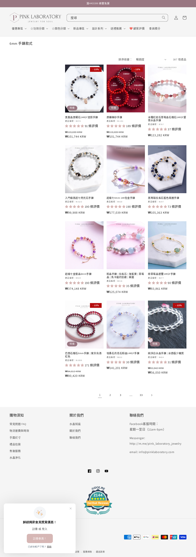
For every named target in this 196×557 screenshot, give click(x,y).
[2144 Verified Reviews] (98, 515)
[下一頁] (151, 395)
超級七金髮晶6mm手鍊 (78, 274)
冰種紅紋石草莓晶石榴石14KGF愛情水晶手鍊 (167, 119)
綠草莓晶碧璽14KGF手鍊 (162, 274)
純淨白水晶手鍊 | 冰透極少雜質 (166, 353)
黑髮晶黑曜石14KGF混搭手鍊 (81, 117)
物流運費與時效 (19, 430)
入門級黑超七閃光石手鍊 (79, 197)
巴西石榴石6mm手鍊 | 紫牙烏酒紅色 (83, 355)
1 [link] (100, 395)
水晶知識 (75, 424)
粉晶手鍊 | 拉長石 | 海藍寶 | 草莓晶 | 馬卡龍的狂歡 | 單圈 (125, 275)
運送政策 (100, 552)
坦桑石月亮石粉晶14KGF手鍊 (123, 353)
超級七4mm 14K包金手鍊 (121, 197)
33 (141, 395)
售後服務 (15, 451)
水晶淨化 (15, 457)
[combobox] (117, 17)
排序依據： (125, 59)
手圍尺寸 (15, 437)
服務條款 (87, 552)
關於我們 (75, 430)
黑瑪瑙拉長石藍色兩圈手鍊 (163, 197)
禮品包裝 (15, 444)
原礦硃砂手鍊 (114, 117)
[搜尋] (163, 17)
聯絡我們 (75, 437)
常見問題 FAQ (18, 424)
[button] (19, 28)
